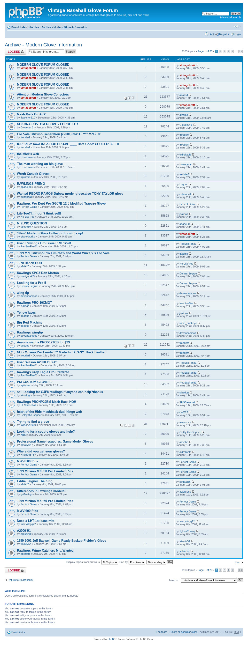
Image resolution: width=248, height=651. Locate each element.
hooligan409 (28, 276)
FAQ (211, 34)
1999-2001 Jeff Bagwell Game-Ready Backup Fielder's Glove (61, 540)
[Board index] (27, 12)
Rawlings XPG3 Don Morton (38, 273)
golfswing (26, 494)
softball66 (185, 481)
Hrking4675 (27, 454)
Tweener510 (28, 117)
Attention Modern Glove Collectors (43, 94)
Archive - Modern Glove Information (64, 27)
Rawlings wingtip (30, 332)
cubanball (26, 196)
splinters (26, 177)
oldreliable (185, 154)
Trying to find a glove (33, 421)
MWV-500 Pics (27, 461)
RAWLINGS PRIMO (31, 183)
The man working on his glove (40, 164)
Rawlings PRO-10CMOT (34, 302)
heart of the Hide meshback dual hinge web (49, 412)
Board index (19, 27)
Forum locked (13, 50)
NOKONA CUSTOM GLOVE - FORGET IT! (47, 124)
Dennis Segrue (188, 273)
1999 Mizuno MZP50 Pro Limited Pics (45, 501)
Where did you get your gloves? (41, 451)
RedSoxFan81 (29, 246)
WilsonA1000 (28, 424)
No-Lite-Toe (27, 216)
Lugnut (183, 184)
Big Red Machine (29, 322)
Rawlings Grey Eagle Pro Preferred (43, 372)
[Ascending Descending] (160, 562)
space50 (26, 186)
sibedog (25, 395)
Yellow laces (26, 312)
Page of (205, 51)
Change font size (237, 26)
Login (237, 34)
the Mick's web (28, 154)
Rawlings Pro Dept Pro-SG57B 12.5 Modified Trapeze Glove (61, 203)
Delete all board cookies (184, 631)
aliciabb (183, 442)
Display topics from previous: (83, 562)
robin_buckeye (188, 323)
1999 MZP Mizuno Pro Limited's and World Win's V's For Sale (63, 253)
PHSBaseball (28, 405)
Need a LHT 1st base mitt (35, 521)
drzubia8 (26, 534)
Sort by (124, 562)
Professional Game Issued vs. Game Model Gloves (55, 441)
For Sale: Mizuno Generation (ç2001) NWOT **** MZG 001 (59, 134)
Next (237, 562)
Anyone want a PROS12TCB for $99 (43, 342)
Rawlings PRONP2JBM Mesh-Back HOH (46, 402)
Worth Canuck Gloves (33, 174)
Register (224, 34)
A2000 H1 (24, 531)
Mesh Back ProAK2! (31, 114)
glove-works (28, 236)
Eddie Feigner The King (35, 481)
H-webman (27, 157)
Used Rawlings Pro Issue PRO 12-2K (44, 243)
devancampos (29, 296)
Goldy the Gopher (31, 415)
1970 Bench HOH (29, 263)
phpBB (112, 639)
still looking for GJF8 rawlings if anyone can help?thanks (60, 392)
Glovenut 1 (27, 127)
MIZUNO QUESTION (32, 223)
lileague (25, 315)
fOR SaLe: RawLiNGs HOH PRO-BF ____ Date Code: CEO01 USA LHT (68, 144)
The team (161, 631)
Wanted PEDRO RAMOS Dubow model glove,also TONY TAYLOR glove (70, 193)
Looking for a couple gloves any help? (46, 431)
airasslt (183, 95)
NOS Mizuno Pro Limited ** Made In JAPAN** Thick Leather (61, 352)
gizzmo (183, 114)
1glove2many (187, 531)
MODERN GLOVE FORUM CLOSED (43, 65)
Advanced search (230, 17)
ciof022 (183, 412)
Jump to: (174, 580)
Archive (34, 27)
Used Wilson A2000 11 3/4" (37, 362)
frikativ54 (26, 444)
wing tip (23, 293)
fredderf (25, 137)
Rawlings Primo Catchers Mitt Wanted (45, 550)
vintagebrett (28, 68)
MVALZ (25, 266)
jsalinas (183, 214)
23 (240, 51)
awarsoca (185, 422)
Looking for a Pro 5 (31, 283)
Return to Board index (20, 579)
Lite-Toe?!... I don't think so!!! (39, 213)
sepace (25, 345)
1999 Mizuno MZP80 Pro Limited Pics (45, 471)
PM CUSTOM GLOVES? (35, 382)
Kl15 (23, 434)
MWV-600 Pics (27, 511)
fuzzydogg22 (28, 524)
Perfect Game (29, 206)
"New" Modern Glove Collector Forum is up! (50, 233)
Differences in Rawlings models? (41, 491)
